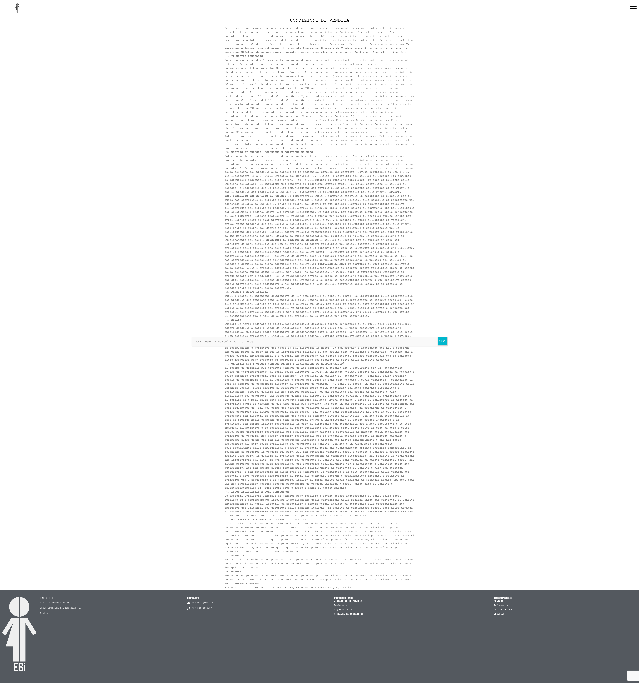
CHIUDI (442, 341)
